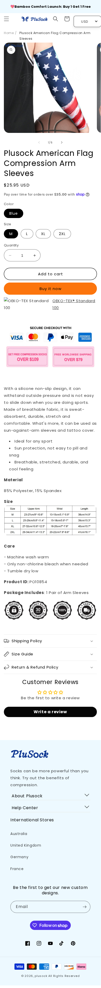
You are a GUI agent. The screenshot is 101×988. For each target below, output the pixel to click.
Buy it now (50, 288)
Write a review (50, 712)
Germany (19, 857)
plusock (41, 976)
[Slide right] (61, 142)
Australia (18, 833)
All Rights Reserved (64, 976)
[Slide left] (39, 142)
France (17, 868)
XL (43, 233)
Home (9, 33)
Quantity (11, 245)
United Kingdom (25, 845)
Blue (13, 213)
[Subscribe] (84, 907)
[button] (6, 19)
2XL (62, 233)
